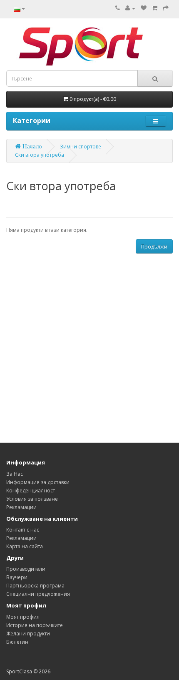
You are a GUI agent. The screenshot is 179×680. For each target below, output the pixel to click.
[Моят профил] (130, 8)
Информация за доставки (38, 482)
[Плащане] (166, 8)
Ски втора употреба (39, 154)
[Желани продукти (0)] (144, 8)
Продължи (154, 246)
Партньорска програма (35, 585)
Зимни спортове (80, 146)
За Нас (14, 473)
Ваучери (16, 577)
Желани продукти (28, 633)
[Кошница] (154, 8)
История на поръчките (34, 625)
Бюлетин (17, 641)
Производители (25, 568)
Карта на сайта (24, 546)
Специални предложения (38, 593)
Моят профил (23, 616)
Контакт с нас (22, 529)
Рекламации (21, 507)
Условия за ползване (32, 498)
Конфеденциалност (30, 490)
